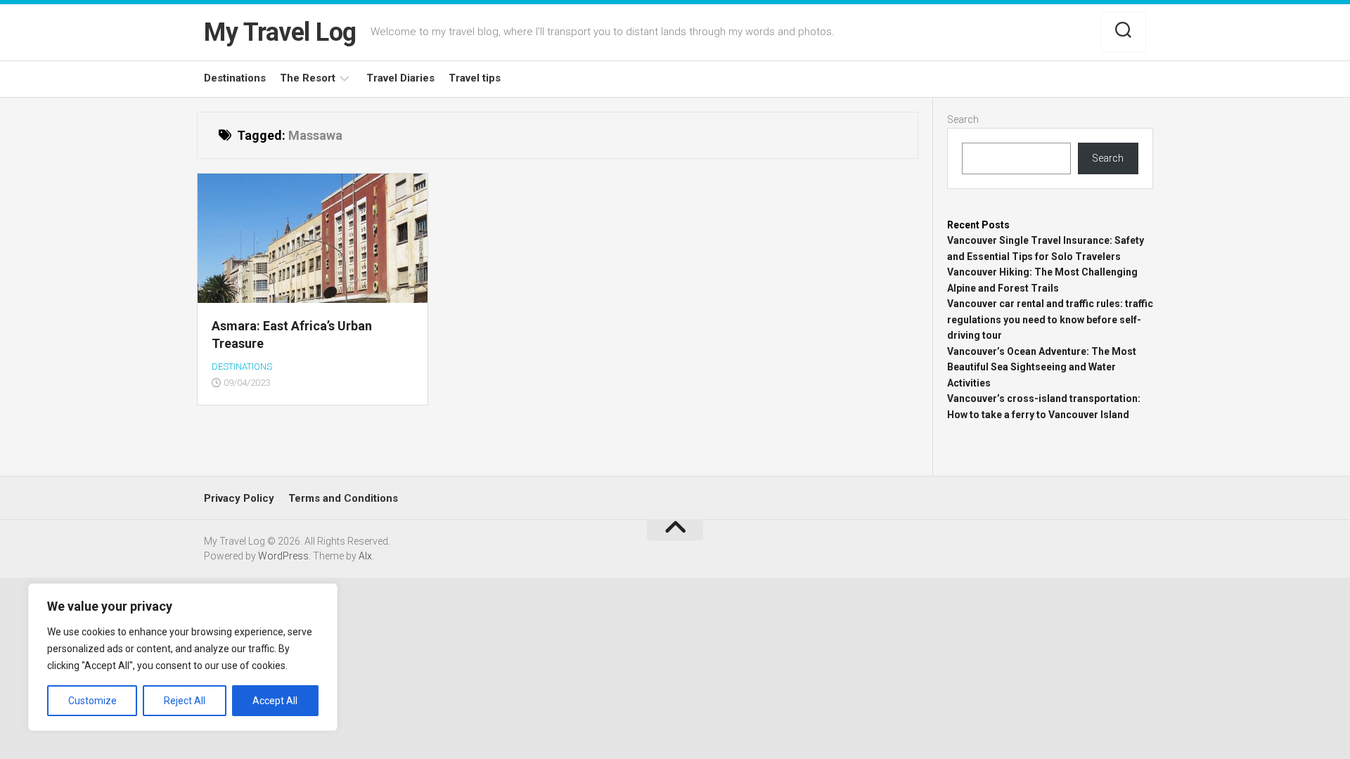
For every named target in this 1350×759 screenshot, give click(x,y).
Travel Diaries (400, 78)
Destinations (235, 78)
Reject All (184, 700)
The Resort (307, 78)
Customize (92, 700)
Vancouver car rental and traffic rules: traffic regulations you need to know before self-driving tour (1050, 319)
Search (963, 119)
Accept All (274, 700)
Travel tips (475, 78)
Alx (365, 556)
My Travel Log (280, 32)
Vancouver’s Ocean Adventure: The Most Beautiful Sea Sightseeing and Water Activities (1041, 367)
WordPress (283, 556)
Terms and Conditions (343, 498)
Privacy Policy (239, 498)
